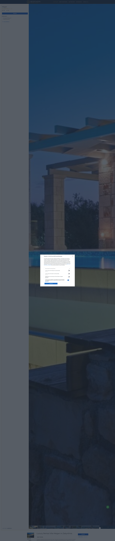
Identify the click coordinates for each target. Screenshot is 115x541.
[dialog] (57, 270)
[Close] (73, 256)
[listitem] (57, 268)
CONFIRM (51, 283)
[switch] (68, 270)
